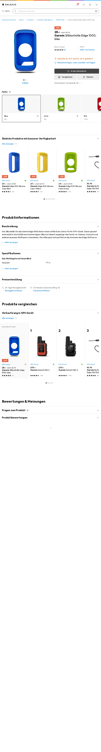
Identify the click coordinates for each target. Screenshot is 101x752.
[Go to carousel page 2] (46, 199)
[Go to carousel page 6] (54, 199)
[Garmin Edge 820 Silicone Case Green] (71, 171)
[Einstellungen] (77, 5)
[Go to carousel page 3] (48, 199)
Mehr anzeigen (11, 242)
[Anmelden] (83, 4)
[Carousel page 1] (44, 199)
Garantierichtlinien (41, 290)
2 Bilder (25, 83)
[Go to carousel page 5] (52, 199)
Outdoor (30, 20)
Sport (21, 20)
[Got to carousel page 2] (25, 80)
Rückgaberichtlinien (13, 290)
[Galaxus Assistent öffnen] (90, 5)
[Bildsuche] (96, 11)
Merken (89, 77)
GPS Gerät (60, 20)
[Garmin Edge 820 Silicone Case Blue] (14, 171)
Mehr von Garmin (87, 48)
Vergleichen (67, 77)
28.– (57, 32)
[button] (76, 58)
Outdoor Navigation (45, 20)
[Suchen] (15, 11)
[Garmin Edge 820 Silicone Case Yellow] (42, 171)
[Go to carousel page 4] (50, 199)
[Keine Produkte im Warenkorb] (97, 5)
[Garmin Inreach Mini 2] (42, 351)
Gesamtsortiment (9, 20)
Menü (7, 11)
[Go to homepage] (9, 4)
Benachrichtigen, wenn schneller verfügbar (76, 62)
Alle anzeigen (8, 144)
